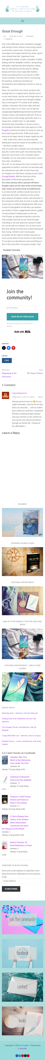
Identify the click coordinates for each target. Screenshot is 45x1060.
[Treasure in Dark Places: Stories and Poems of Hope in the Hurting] (6, 800)
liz (4, 36)
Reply (40, 397)
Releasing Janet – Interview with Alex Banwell (20, 713)
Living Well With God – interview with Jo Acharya (21, 736)
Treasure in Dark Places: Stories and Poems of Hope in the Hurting (20, 799)
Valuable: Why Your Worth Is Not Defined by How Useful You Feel (20, 760)
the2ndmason (19, 393)
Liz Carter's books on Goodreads (18, 752)
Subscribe (11, 889)
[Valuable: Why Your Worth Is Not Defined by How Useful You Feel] (6, 760)
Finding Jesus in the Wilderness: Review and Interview (19, 720)
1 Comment (8, 39)
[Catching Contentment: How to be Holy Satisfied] (6, 780)
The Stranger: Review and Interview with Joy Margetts (19, 728)
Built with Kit (22, 332)
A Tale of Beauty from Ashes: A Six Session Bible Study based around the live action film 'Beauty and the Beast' (15, 822)
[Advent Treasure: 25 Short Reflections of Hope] (6, 846)
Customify (22, 1049)
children (30, 36)
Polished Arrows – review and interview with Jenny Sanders (21, 742)
